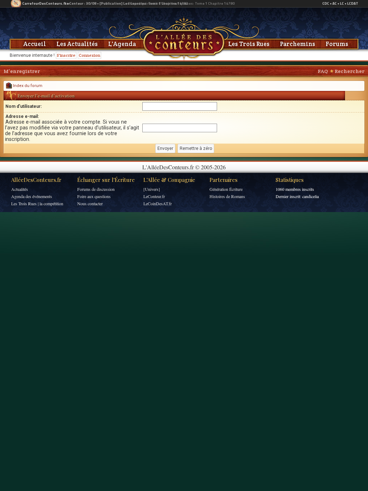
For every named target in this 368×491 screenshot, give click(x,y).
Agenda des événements (31, 196)
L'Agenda (122, 44)
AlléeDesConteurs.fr (36, 179)
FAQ (323, 71)
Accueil (34, 44)
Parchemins (297, 44)
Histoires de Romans (227, 196)
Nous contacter (90, 203)
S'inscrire (66, 55)
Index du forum (27, 85)
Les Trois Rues (249, 44)
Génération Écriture (226, 189)
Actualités (19, 189)
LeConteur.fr (154, 196)
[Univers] (151, 189)
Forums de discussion (96, 189)
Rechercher (349, 71)
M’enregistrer (22, 71)
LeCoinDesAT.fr (157, 203)
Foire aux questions (94, 196)
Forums (337, 44)
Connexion (89, 55)
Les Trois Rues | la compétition (37, 203)
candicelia (310, 196)
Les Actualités (77, 44)
